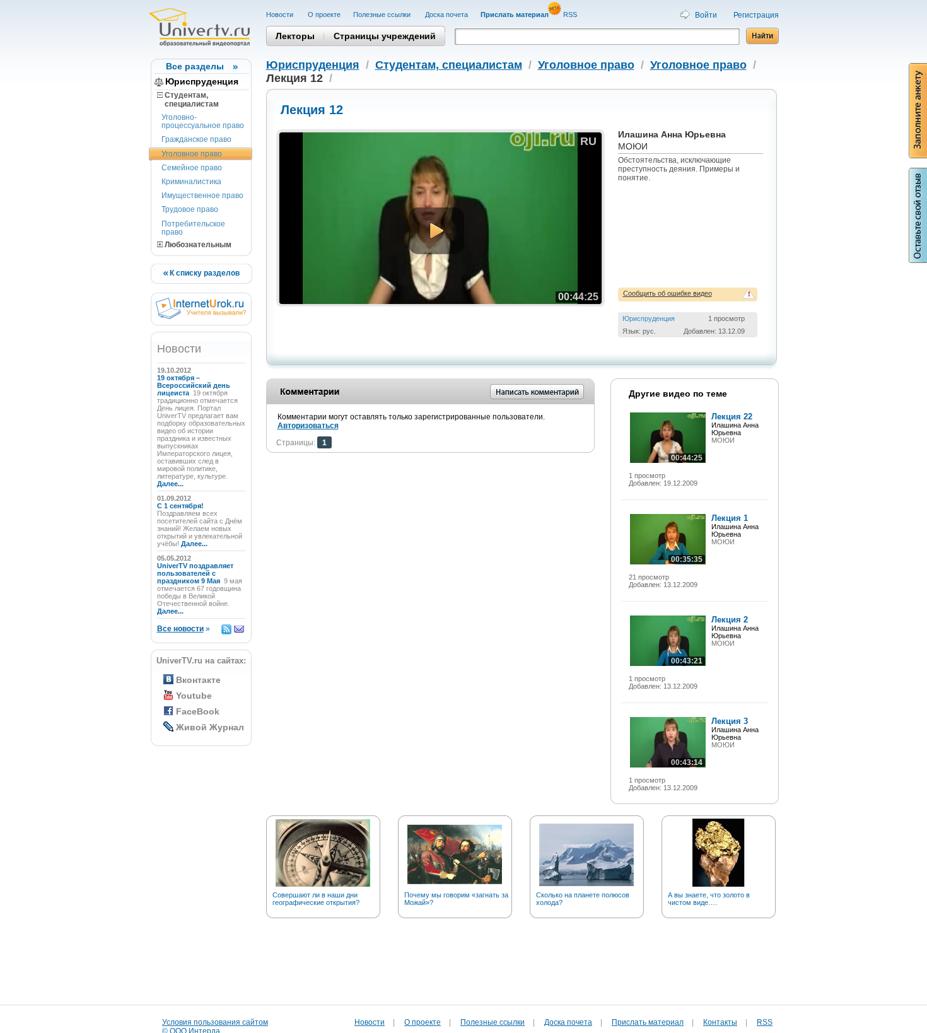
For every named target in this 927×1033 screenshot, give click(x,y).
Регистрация (756, 15)
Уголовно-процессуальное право (202, 121)
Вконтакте (198, 680)
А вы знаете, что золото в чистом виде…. (709, 898)
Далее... (170, 483)
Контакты (720, 1022)
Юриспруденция (201, 81)
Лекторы (295, 36)
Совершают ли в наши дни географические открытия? (315, 898)
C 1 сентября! (181, 506)
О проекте (324, 14)
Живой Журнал (210, 727)
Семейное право (191, 167)
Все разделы (195, 66)
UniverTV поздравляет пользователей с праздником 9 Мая (195, 573)
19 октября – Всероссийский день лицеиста (193, 385)
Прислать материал (648, 1022)
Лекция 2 (729, 619)
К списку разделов (204, 273)
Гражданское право (196, 139)
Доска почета (446, 14)
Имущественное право (202, 195)
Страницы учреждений (385, 36)
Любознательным (197, 244)
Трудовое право (189, 209)
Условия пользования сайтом (215, 1022)
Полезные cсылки (382, 14)
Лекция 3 (729, 721)
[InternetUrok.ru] (201, 316)
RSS (571, 14)
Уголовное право (191, 153)
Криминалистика (191, 181)
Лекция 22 (731, 416)
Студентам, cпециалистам (188, 99)
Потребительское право (193, 227)
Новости (280, 14)
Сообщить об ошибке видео (667, 293)
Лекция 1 (729, 518)
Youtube (194, 696)
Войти (706, 15)
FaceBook (197, 711)
